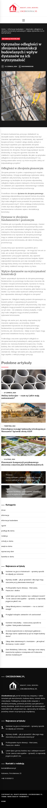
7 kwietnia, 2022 (9, 426)
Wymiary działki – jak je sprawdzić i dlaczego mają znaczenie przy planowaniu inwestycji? (24, 581)
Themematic (24, 797)
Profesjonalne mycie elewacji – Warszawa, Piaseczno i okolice (22, 589)
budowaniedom (27, 66)
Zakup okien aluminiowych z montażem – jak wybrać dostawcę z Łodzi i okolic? (25, 642)
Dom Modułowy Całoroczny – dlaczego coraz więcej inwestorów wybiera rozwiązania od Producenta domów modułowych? (25, 652)
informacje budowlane (11, 39)
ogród (3, 525)
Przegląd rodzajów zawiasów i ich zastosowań (23, 614)
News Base (12, 797)
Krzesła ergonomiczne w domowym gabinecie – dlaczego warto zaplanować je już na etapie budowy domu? (25, 633)
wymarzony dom (7, 551)
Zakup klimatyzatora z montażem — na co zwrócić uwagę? (24, 607)
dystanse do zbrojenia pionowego (30, 193)
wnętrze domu (6, 546)
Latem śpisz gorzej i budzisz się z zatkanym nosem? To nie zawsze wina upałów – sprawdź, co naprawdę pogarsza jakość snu (25, 598)
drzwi (3, 510)
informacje (5, 515)
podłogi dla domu (7, 531)
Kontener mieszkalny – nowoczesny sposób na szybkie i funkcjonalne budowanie (23, 624)
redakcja (4, 536)
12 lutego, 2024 (9, 459)
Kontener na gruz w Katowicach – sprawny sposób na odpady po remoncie (25, 572)
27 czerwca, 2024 (10, 393)
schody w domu (7, 541)
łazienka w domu (7, 556)
